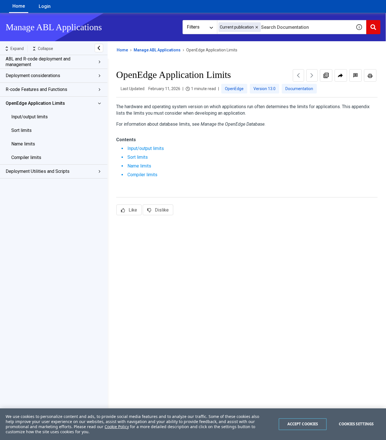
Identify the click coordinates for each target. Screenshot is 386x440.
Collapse (45, 48)
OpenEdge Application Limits (35, 103)
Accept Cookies (302, 423)
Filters (193, 27)
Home (18, 6)
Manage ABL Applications (157, 50)
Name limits (23, 144)
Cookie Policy (117, 426)
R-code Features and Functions (36, 89)
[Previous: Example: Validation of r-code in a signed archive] (298, 75)
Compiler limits (26, 157)
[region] (193, 424)
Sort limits (21, 130)
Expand (17, 48)
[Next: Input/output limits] (312, 75)
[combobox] (284, 27)
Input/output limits (29, 116)
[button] (257, 27)
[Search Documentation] (373, 27)
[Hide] (99, 48)
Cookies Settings (356, 423)
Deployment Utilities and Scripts (38, 171)
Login (45, 6)
